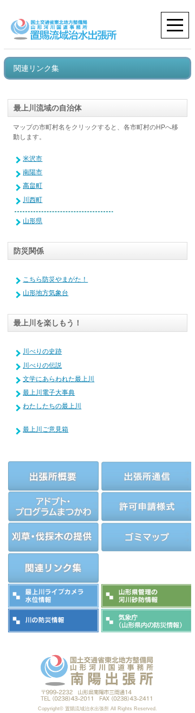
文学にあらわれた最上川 (58, 379)
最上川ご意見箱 (45, 429)
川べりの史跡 (42, 351)
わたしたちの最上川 (52, 406)
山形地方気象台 (45, 293)
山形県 (32, 221)
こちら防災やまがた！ (55, 279)
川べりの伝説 (42, 365)
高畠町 (32, 185)
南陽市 (32, 172)
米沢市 (32, 158)
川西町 (32, 200)
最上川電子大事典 (49, 392)
